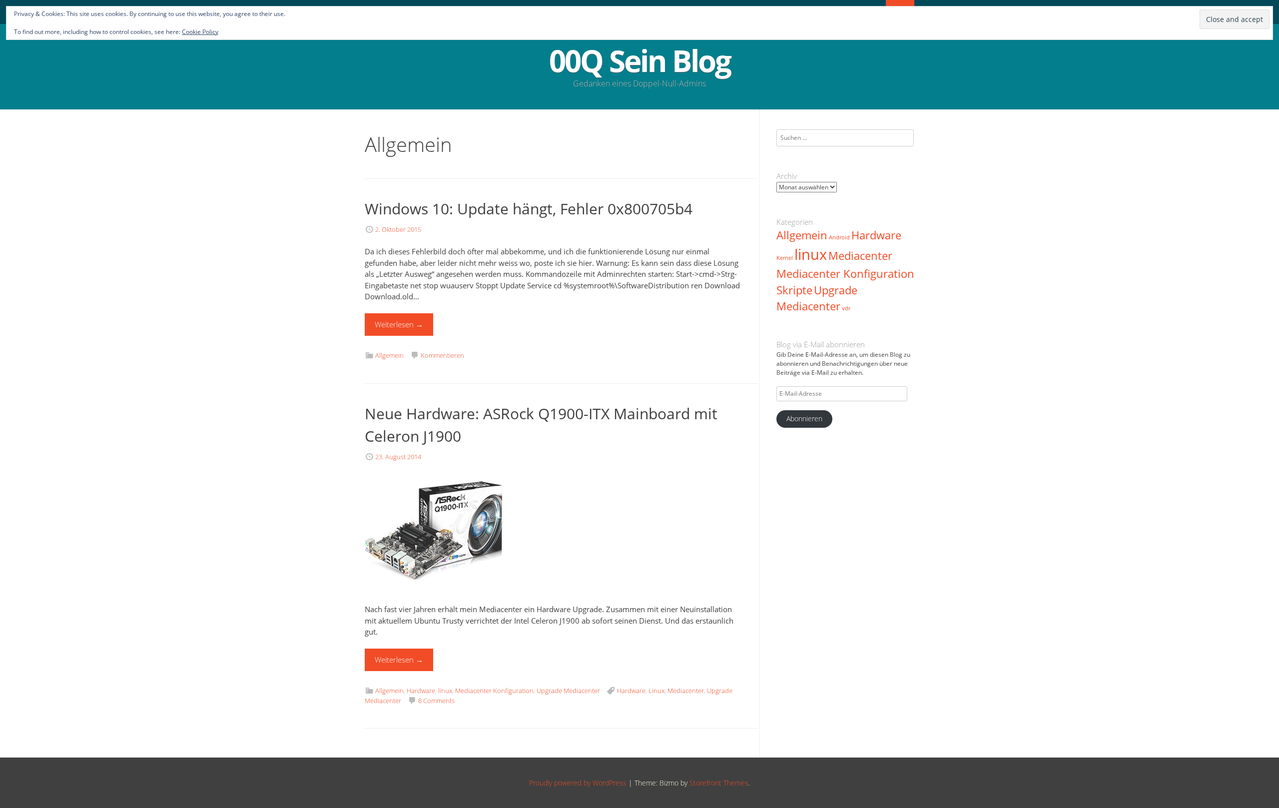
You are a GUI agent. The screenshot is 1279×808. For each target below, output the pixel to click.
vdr (846, 308)
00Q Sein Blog (639, 60)
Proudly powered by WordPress (578, 783)
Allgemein (389, 355)
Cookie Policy (200, 31)
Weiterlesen (399, 324)
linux (445, 690)
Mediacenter (685, 690)
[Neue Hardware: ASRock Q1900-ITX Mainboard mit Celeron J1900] (435, 598)
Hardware (421, 690)
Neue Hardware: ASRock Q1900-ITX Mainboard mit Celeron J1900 (541, 424)
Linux (656, 690)
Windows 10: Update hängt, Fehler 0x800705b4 (528, 208)
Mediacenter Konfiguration (494, 690)
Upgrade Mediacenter (568, 690)
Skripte (794, 290)
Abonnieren (804, 418)
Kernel (784, 257)
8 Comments (436, 700)
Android (839, 237)
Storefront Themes (718, 783)
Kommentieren (442, 355)
